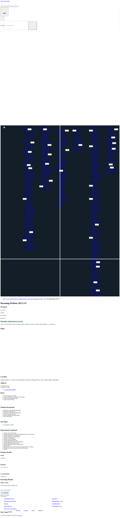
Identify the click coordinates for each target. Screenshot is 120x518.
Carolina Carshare (46, 162)
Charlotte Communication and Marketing (29, 171)
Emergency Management (77, 129)
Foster (107, 172)
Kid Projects (111, 166)
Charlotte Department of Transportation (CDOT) (30, 174)
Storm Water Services (60, 150)
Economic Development (94, 129)
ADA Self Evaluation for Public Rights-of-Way (30, 247)
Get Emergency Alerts (80, 139)
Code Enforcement (43, 145)
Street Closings (45, 157)
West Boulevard (95, 194)
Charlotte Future (92, 262)
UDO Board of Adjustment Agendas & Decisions (30, 217)
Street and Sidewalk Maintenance (46, 159)
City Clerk (27, 176)
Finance (27, 183)
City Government (24, 127)
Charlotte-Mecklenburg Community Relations (30, 178)
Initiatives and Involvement (29, 197)
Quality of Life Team (30, 230)
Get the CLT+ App (29, 235)
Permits (57, 170)
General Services (29, 182)
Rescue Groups (111, 135)
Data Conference (95, 274)
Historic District (95, 230)
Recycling (61, 132)
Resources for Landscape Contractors (97, 218)
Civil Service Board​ (29, 209)
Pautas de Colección (63, 142)
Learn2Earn (94, 270)
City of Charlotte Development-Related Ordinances (96, 171)
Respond (77, 138)
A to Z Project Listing (96, 249)
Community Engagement (47, 169)
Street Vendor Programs (64, 194)
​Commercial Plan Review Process (95, 148)
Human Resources (29, 187)
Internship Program (29, 166)
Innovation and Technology (28, 189)
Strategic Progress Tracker (28, 249)
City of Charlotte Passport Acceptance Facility (61, 168)
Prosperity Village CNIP (97, 243)
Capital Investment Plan (97, 263)
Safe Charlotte (75, 149)
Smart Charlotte (92, 266)
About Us (61, 151)
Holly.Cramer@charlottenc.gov (10, 485)
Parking (43, 156)
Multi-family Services (63, 134)
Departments (25, 168)
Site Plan (8, 424)
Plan (76, 137)
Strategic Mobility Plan (94, 265)
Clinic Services (109, 143)
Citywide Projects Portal (94, 236)
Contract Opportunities (97, 203)
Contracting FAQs (96, 209)
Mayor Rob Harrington (30, 130)
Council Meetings (26, 142)
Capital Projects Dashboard (95, 254)
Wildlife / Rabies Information (112, 158)
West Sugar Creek (96, 189)
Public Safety (72, 127)
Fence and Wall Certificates (62, 186)
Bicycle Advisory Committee (29, 212)
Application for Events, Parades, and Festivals (64, 175)
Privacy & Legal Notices (10, 508)
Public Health (75, 145)
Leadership (25, 129)
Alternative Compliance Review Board (30, 228)
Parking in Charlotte (60, 165)
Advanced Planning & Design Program (97, 246)
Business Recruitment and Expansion (96, 138)
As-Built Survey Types (97, 176)
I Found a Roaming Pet (113, 140)
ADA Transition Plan (30, 245)
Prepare (77, 132)
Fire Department (76, 143)
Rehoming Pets (111, 151)
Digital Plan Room (96, 175)
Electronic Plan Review (97, 174)
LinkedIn (26, 510)
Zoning (93, 227)
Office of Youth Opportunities (28, 206)
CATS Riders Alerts (57, 506)
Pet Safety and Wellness (113, 154)
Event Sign (61, 177)
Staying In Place (45, 135)
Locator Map (9, 390)
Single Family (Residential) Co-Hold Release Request (97, 151)
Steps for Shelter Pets (110, 174)
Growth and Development (92, 127)
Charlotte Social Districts (30, 210)
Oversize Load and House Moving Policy (63, 196)
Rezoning (94, 231)
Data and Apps (62, 152)
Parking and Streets (43, 154)
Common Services (96, 228)
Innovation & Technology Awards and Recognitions (97, 277)
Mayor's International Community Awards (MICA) (30, 225)
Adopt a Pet (111, 130)
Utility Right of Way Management (63, 179)
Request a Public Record (61, 166)
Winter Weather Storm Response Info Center (80, 141)
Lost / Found (108, 137)
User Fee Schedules (96, 169)
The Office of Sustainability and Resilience (29, 202)
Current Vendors (95, 208)
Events (43, 182)
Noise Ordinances (46, 149)
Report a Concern (62, 160)
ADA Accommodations (10, 501)
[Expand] (30, 127)
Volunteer (108, 162)
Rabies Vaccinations (112, 145)
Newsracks (61, 202)
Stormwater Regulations (64, 161)
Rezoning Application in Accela (12, 321)
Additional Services (63, 143)
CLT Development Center (94, 144)
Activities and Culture (44, 180)
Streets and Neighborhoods (42, 127)
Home (4, 299)
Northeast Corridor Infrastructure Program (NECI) (97, 240)
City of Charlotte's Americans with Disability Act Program (30, 243)
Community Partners (112, 169)
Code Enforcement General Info (46, 152)
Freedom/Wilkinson (96, 196)
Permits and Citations (113, 150)
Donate (107, 164)
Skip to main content (5, 1)
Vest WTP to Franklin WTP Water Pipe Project (97, 251)
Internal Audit (28, 191)
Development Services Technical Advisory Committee (97, 179)
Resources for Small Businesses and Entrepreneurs (96, 134)
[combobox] (10, 6)
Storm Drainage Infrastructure (62, 163)
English (13, 3)
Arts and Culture (45, 183)
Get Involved (42, 164)
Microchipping (111, 139)
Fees (60, 154)
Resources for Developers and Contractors (45, 138)
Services (55, 127)
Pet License (110, 152)
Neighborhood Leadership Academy (46, 171)
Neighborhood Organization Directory (47, 178)
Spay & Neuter (111, 144)
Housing (41, 129)
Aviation (27, 193)
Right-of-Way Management (62, 204)
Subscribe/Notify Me (57, 501)
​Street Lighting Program (44, 184)
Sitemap (6, 503)
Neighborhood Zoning (47, 132)
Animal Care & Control (108, 127)
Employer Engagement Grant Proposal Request (97, 295)
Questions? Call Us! (96, 157)
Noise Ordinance (29, 153)
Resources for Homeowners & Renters (47, 141)
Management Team (112, 170)
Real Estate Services (46, 143)
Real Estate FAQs (96, 248)
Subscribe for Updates (30, 233)
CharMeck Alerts (56, 503)
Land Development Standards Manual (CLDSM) (96, 160)
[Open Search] (3, 18)
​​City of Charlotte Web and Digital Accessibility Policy (29, 238)
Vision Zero (28, 204)
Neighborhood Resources (45, 166)
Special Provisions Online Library (96, 201)
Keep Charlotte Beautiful (47, 167)
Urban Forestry (95, 156)
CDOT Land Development (62, 181)
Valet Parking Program (64, 198)
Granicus (20, 515)
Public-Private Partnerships (95, 140)
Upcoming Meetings (29, 144)
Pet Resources (109, 148)
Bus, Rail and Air (60, 129)
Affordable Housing (46, 130)
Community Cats (112, 147)
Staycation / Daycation (113, 134)
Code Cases (44, 147)
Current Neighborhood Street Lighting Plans (47, 188)
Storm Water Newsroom (64, 157)
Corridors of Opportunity (94, 184)
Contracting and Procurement (28, 180)
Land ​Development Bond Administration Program (96, 166)
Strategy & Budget (29, 192)
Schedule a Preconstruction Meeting (97, 163)
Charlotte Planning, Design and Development (28, 299)
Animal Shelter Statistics (111, 171)
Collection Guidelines (63, 140)
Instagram (40, 510)
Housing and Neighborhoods (28, 185)
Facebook (18, 510)
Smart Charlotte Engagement (95, 272)
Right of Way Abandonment (62, 189)
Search (2, 25)
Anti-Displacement (29, 219)
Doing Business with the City (95, 197)
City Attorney (28, 194)
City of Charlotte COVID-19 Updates (79, 147)
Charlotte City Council (30, 132)
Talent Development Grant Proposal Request (97, 292)
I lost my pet (111, 141)
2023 (45, 299)
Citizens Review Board (30, 208)
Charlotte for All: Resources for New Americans (29, 222)
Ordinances (27, 154)
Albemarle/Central (96, 191)
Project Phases (95, 244)
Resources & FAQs (96, 283)
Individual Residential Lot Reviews (96, 182)
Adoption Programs (110, 129)
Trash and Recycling (60, 130)
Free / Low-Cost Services (112, 156)
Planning (94, 226)
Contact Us (25, 140)
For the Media (28, 236)
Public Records (8, 506)
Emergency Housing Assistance (46, 134)
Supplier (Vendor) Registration (96, 205)
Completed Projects (96, 258)
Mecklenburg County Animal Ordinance (113, 161)
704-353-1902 (7, 490)
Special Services (62, 133)
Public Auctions (95, 206)
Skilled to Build (92, 290)
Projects (60, 159)
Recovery (77, 134)
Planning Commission (96, 232)
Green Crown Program (30, 214)
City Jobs (25, 165)
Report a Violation (46, 146)
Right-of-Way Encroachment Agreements (62, 192)
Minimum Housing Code (47, 150)
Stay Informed (78, 135)
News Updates (26, 232)
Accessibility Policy (9, 498)
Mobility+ (91, 282)
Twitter (33, 510)
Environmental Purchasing (95, 221)
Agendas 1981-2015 (29, 158)
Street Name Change (46, 161)
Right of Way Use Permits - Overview (63, 184)
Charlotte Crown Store (28, 196)
